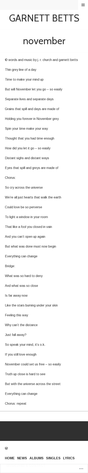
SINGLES (53, 458)
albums (36, 458)
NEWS (22, 458)
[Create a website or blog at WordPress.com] (6, 448)
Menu (83, 5)
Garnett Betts (44, 18)
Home (10, 458)
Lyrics (69, 458)
